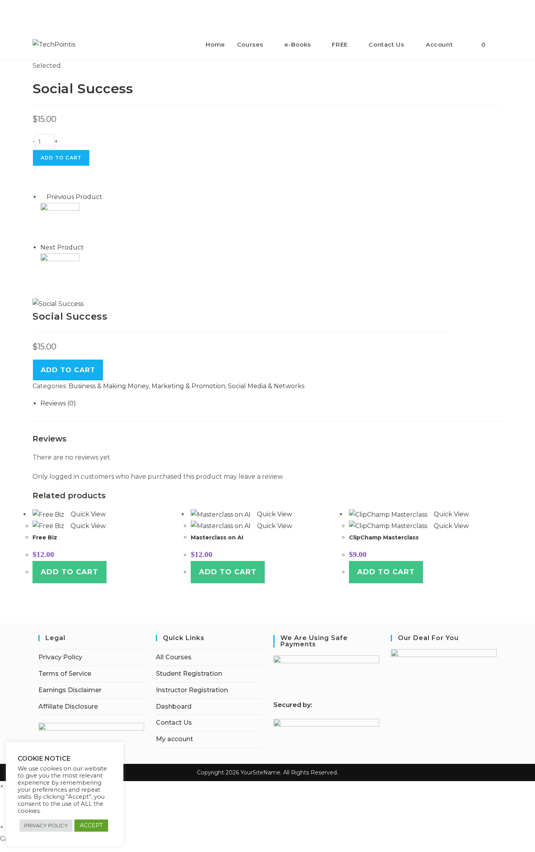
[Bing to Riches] (60, 222)
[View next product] (87, 247)
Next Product (62, 247)
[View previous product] (42, 197)
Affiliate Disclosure (68, 706)
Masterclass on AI (217, 537)
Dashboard (174, 706)
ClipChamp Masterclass (384, 537)
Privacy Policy (60, 657)
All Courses (174, 657)
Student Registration (189, 673)
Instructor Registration (192, 690)
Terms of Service (64, 673)
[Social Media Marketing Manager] (60, 272)
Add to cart (61, 158)
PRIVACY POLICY (46, 825)
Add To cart (68, 370)
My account (174, 739)
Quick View (87, 514)
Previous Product (74, 197)
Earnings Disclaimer (69, 690)
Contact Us (174, 722)
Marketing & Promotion (188, 386)
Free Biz (45, 537)
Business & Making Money (109, 386)
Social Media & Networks (266, 386)
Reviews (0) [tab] (58, 403)
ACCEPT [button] (91, 825)
